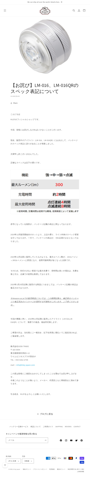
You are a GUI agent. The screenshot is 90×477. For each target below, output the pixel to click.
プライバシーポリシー (40, 469)
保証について (35, 427)
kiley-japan (16, 469)
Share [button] (15, 103)
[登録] (45, 440)
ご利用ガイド (48, 427)
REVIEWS (68, 427)
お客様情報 (80, 471)
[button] (5, 10)
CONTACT (77, 427)
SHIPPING (59, 427)
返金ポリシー (27, 469)
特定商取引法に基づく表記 (76, 469)
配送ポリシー (61, 469)
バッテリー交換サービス (18, 427)
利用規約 (52, 469)
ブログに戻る (46, 414)
